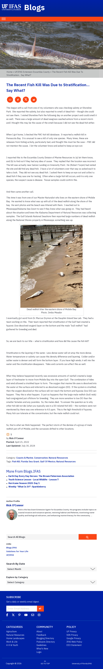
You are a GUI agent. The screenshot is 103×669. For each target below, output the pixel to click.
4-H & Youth (12, 645)
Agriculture (11, 631)
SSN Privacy (72, 635)
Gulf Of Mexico (47, 461)
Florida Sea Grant (30, 461)
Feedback (41, 635)
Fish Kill (16, 461)
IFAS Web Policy (74, 641)
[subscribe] (40, 608)
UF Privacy (72, 631)
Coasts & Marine (24, 457)
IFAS (90, 663)
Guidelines (41, 645)
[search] (88, 537)
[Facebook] (7, 615)
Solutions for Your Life (17, 551)
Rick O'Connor (15, 505)
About (39, 631)
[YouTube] (25, 615)
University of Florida (80, 663)
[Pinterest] (19, 615)
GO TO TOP (45, 663)
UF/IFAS (10, 555)
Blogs (34, 7)
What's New (42, 648)
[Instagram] (39, 615)
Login (38, 652)
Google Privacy (74, 638)
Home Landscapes (15, 638)
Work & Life (11, 641)
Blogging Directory (45, 638)
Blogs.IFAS (11, 547)
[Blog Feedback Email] (32, 615)
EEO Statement (74, 645)
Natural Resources (58, 457)
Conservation (41, 457)
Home (9, 72)
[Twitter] (13, 615)
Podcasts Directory (45, 641)
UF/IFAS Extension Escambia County (32, 72)
